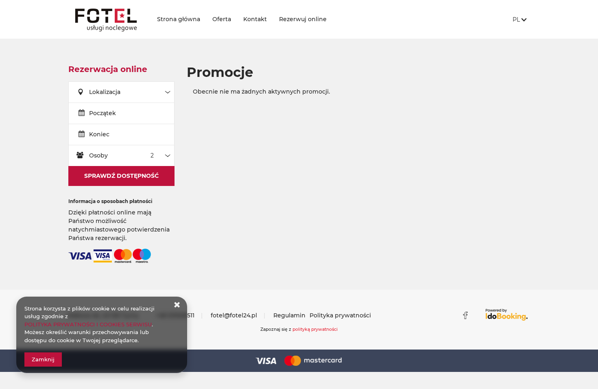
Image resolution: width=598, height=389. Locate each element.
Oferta (221, 19)
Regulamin (289, 315)
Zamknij (43, 359)
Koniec (99, 134)
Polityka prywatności (340, 315)
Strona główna (178, 19)
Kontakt (255, 19)
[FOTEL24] (106, 19)
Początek (102, 113)
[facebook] (465, 315)
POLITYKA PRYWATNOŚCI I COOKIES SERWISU (88, 324)
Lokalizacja (104, 92)
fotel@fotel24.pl (234, 315)
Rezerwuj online (303, 19)
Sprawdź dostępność (121, 175)
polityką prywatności (315, 329)
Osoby (98, 155)
